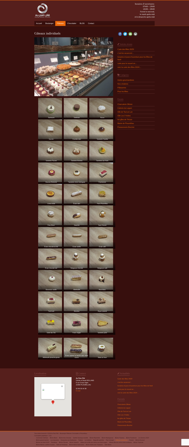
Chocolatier (71, 23)
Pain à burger (110, 440)
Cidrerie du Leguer (124, 108)
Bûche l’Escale (63, 442)
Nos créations (122, 84)
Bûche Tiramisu (119, 438)
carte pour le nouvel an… (127, 63)
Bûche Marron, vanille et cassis (45, 444)
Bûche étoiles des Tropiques (94, 444)
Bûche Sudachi (74, 442)
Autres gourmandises (125, 80)
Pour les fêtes (122, 91)
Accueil (39, 23)
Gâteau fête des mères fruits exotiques (120, 442)
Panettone (54, 442)
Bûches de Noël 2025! (42, 442)
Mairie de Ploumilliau (125, 123)
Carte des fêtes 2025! (125, 49)
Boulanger (49, 23)
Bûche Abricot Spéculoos (76, 444)
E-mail (78, 391)
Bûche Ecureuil (140, 440)
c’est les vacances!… (125, 53)
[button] (53, 402)
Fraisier (131, 440)
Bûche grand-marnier (42, 440)
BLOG (82, 23)
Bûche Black (53, 438)
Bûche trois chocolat (65, 438)
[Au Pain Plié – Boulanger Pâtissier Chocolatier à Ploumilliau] (42, 3)
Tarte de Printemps (61, 444)
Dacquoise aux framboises (69, 440)
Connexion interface (42, 438)
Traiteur (80, 440)
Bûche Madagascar (107, 438)
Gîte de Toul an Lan (125, 112)
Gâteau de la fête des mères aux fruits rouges (93, 442)
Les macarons (55, 440)
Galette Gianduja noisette (80, 438)
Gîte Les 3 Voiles (124, 116)
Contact (91, 23)
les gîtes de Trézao (124, 119)
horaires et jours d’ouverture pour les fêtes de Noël (135, 386)
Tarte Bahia (108, 444)
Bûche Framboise (131, 438)
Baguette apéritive (98, 440)
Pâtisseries (121, 88)
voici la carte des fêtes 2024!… (129, 67)
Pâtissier (60, 23)
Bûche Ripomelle (95, 438)
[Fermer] (62, 386)
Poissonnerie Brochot (125, 127)
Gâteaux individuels (122, 440)
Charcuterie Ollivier (124, 104)
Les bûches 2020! (143, 438)
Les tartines (88, 440)
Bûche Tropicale (138, 442)
